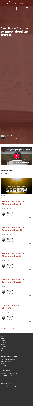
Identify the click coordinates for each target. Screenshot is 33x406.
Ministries (3, 342)
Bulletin (3, 344)
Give (2, 350)
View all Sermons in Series (8, 329)
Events (3, 340)
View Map (3, 365)
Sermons (3, 346)
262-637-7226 (8, 383)
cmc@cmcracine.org (10, 386)
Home (2, 336)
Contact (3, 348)
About (2, 338)
